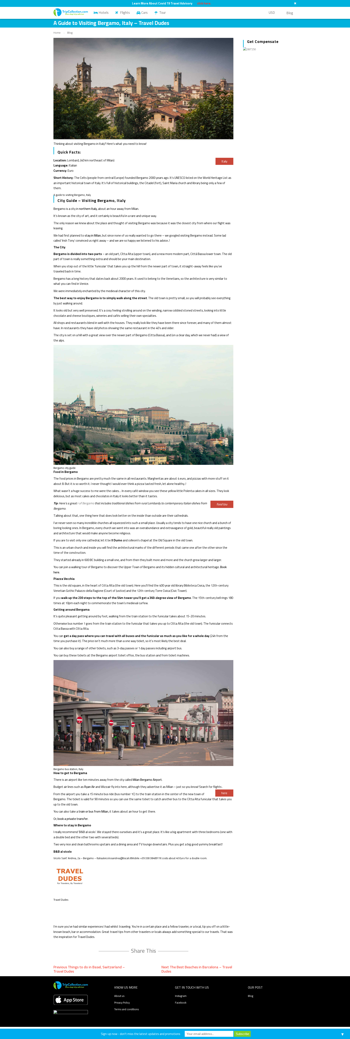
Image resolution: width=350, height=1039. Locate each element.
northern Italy (88, 209)
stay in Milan (93, 235)
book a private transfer (73, 819)
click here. (204, 3)
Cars (144, 12)
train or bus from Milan (93, 811)
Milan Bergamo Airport (147, 780)
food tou (222, 504)
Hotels (104, 12)
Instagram (181, 995)
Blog (289, 13)
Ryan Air (89, 787)
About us (119, 995)
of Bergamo (86, 503)
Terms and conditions (126, 1009)
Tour (162, 12)
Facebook (180, 1002)
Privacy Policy (122, 1002)
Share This (143, 950)
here (224, 793)
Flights (125, 12)
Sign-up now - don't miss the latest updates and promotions (140, 1034)
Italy (224, 161)
